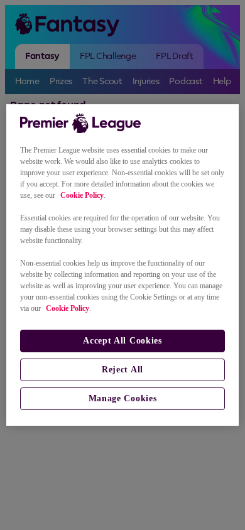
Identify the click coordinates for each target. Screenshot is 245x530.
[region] (122, 265)
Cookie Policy (82, 195)
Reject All (122, 369)
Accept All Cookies (122, 340)
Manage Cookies (123, 398)
